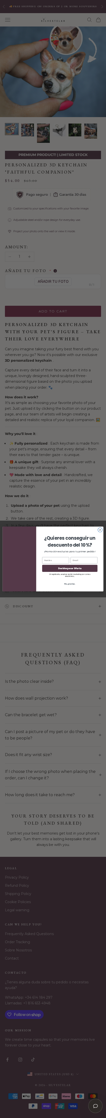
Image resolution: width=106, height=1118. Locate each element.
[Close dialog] (100, 530)
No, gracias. (69, 583)
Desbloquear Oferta (70, 568)
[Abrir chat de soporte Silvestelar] (95, 1106)
